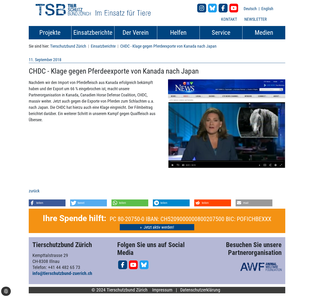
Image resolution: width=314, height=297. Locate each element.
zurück (34, 190)
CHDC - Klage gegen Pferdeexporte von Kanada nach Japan (168, 46)
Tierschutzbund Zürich (68, 46)
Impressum (162, 290)
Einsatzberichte (103, 46)
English (267, 8)
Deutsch (251, 8)
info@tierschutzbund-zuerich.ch (62, 273)
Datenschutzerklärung (200, 290)
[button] (47, 202)
